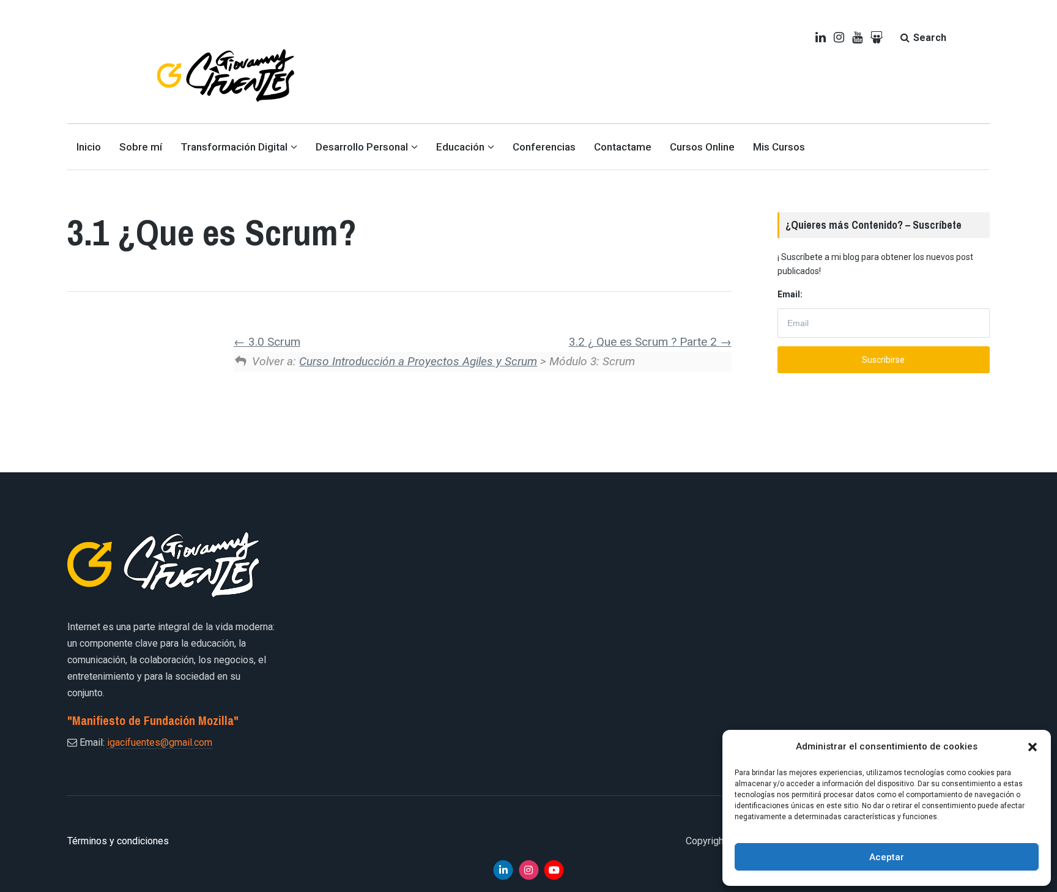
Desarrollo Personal (362, 147)
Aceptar (886, 857)
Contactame (622, 147)
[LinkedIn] (503, 870)
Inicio (88, 147)
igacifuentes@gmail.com (159, 742)
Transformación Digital (233, 147)
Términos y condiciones (118, 841)
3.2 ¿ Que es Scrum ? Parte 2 (644, 342)
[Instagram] (528, 870)
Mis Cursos (779, 147)
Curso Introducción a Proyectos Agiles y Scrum (418, 361)
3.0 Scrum (272, 342)
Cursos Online (702, 147)
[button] (1032, 747)
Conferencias (544, 147)
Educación (460, 147)
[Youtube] (554, 870)
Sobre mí (140, 147)
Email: (790, 294)
